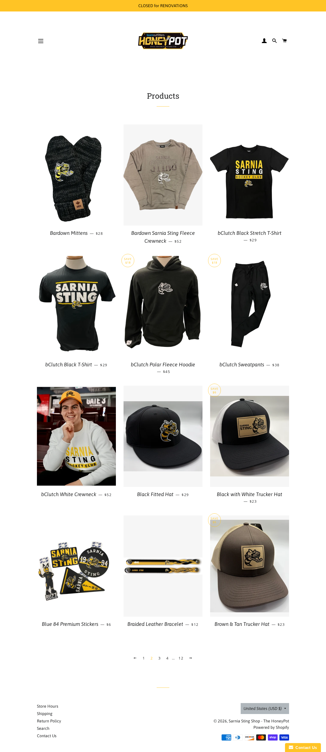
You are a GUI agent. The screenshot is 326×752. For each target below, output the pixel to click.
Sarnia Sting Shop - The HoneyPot (259, 721)
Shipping (44, 713)
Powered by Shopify (271, 727)
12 (181, 658)
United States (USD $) (262, 708)
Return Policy (49, 721)
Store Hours (47, 706)
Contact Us (47, 735)
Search (43, 728)
